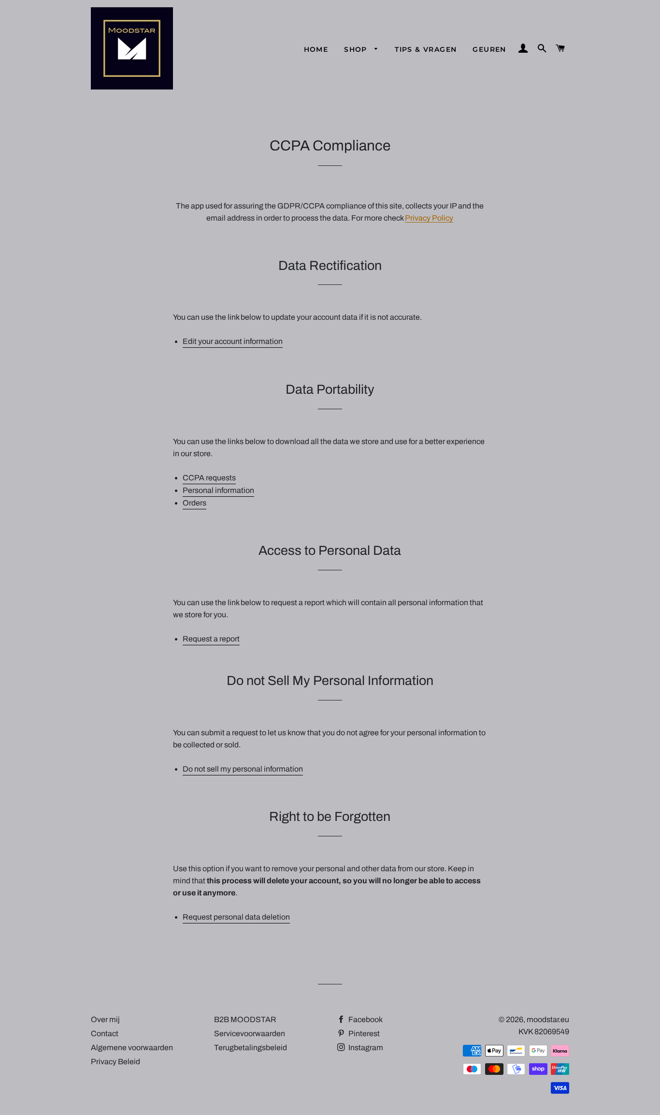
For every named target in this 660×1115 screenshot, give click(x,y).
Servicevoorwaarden (249, 1033)
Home (316, 49)
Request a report (211, 639)
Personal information (218, 490)
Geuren (489, 49)
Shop (357, 49)
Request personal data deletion (236, 917)
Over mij (105, 1019)
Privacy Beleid (115, 1061)
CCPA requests (209, 478)
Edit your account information (233, 341)
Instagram (365, 1047)
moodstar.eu (548, 1019)
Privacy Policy (429, 218)
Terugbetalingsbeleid (250, 1047)
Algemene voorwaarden (132, 1047)
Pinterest (363, 1033)
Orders (194, 503)
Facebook (365, 1019)
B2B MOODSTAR (245, 1019)
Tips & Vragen (426, 49)
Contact (104, 1033)
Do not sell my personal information (243, 769)
